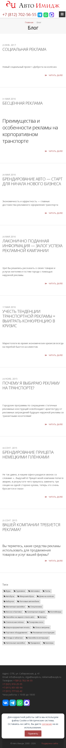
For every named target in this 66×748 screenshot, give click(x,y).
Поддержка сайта (49, 743)
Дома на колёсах (46, 596)
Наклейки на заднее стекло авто (19, 617)
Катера (42, 617)
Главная (29, 22)
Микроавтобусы (26, 596)
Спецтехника (36, 607)
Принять (33, 733)
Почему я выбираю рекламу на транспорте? (31, 385)
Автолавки (35, 591)
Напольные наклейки (15, 643)
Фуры (7, 591)
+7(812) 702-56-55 (23, 680)
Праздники (35, 643)
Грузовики (20, 591)
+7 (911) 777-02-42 (12, 691)
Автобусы (9, 596)
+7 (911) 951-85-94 (12, 687)
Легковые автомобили (29, 601)
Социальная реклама (24, 49)
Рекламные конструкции (43, 632)
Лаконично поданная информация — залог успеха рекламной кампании (32, 245)
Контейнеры (55, 612)
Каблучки (9, 601)
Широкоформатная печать (17, 627)
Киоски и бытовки (13, 612)
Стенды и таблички (14, 638)
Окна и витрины (42, 627)
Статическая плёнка (14, 622)
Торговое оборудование (16, 632)
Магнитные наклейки (15, 607)
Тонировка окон (36, 622)
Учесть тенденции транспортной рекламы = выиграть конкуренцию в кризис (28, 318)
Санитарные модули (36, 612)
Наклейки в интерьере (38, 638)
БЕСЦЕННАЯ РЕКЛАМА (22, 103)
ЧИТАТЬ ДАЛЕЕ (55, 75)
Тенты (47, 591)
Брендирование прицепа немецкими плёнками (28, 454)
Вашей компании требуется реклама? (31, 527)
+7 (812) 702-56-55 (19, 14)
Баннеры (49, 643)
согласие (47, 723)
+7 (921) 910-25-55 (12, 684)
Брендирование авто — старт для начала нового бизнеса (32, 181)
